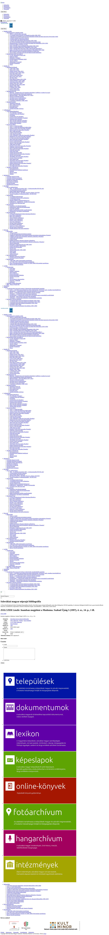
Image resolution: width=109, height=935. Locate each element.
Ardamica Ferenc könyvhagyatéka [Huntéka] (20, 128)
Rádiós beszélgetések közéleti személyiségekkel (20, 210)
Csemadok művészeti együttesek (14, 178)
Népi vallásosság (14, 620)
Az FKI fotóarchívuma (14, 199)
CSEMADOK (10, 267)
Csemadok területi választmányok (14, 179)
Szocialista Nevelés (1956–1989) (17, 84)
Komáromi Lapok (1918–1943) (16, 72)
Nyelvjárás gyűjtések (14, 208)
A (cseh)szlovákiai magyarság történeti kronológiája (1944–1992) (24, 302)
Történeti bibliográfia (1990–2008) (17, 250)
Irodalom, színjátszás (14, 271)
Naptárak (11, 171)
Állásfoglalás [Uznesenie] (15, 62)
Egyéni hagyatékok (11, 124)
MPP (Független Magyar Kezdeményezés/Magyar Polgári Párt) (24, 51)
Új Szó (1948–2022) (14, 88)
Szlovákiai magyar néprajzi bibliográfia (19, 619)
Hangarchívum (10, 204)
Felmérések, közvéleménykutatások (17, 206)
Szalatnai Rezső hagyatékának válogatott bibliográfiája (19, 896)
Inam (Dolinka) (27, 620)
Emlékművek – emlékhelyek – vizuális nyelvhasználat (22, 202)
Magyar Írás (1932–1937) (15, 76)
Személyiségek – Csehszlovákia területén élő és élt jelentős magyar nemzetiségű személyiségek (31, 295)
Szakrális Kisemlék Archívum (16, 108)
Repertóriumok (10, 259)
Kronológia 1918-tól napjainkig (14, 299)
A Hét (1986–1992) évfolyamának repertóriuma (20, 260)
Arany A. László (13, 232)
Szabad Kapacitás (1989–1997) (16, 82)
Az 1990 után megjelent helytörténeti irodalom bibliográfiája (21, 888)
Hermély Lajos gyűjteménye (16, 219)
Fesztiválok (12, 270)
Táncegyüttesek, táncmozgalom (16, 279)
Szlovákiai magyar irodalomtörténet (17, 98)
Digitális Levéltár (8, 31)
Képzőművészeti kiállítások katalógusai (18, 170)
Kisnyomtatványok (13, 106)
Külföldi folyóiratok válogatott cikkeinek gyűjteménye (22, 240)
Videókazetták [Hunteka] (15, 123)
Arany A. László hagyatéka (15, 126)
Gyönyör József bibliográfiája (13, 893)
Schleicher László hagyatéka (16, 147)
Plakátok (11, 174)
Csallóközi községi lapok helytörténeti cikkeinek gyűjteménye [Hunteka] (26, 236)
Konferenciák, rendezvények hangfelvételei (19, 207)
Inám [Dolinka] (14, 623)
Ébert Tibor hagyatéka (14, 164)
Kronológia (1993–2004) (15, 304)
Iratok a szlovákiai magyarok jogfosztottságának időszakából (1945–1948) (26, 50)
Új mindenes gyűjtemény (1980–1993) (18, 100)
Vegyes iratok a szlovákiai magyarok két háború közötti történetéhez (25, 52)
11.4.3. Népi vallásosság (16, 622)
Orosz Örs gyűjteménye (15, 222)
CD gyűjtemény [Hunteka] (15, 112)
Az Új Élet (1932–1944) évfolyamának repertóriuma (21, 262)
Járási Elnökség (13, 272)
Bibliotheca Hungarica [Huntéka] (17, 256)
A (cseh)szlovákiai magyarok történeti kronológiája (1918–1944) (24, 300)
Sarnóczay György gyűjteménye (17, 226)
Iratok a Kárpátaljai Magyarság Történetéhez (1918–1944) (23, 47)
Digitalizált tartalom (11, 102)
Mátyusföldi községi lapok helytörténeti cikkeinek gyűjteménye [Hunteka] (26, 242)
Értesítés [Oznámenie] (14, 63)
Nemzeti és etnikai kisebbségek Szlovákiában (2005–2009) (23, 306)
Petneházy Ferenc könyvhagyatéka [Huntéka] (20, 146)
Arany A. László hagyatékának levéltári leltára (20, 127)
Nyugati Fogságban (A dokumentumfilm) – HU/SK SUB (22, 194)
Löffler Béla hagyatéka (14, 144)
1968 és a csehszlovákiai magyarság (17, 34)
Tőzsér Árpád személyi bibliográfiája (15, 901)
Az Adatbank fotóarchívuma (16, 196)
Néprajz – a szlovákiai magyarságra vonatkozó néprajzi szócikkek (24, 292)
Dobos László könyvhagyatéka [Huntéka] (19, 130)
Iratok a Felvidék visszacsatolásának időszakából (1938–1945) (24, 46)
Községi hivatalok (11, 183)
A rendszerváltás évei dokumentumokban (19, 39)
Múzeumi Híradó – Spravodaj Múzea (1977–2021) (21, 95)
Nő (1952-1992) (13, 78)
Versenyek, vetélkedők (14, 280)
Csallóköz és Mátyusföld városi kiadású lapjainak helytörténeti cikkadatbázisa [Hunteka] (30, 235)
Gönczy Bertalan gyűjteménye (16, 218)
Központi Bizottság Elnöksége (16, 275)
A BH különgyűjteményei (13, 111)
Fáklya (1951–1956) (14, 70)
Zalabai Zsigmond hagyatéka (16, 162)
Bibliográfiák (10, 231)
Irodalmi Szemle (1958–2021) (16, 71)
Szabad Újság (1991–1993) (15, 83)
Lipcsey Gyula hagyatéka (15, 143)
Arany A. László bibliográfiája (14, 887)
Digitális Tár (6, 66)
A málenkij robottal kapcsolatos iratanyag (19, 38)
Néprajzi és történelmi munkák (16, 96)
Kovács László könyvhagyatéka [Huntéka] (19, 142)
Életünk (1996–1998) (14, 86)
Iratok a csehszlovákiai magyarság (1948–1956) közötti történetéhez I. (25, 48)
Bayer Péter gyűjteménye (15, 215)
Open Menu (3, 11)
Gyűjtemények (7, 110)
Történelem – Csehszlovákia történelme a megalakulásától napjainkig (25, 298)
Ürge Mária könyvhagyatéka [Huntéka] (18, 166)
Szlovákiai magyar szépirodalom (17, 99)
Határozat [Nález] (13, 56)
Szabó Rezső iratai (13, 151)
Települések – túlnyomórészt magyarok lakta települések (22, 296)
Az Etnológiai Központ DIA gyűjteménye (19, 198)
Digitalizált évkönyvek (14, 103)
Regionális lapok (13, 107)
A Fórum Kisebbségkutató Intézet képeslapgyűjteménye (22, 214)
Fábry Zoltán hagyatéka (15, 131)
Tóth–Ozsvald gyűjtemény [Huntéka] (18, 120)
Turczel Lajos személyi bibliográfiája (15, 900)
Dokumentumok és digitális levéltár (15, 32)
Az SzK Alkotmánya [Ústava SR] (17, 55)
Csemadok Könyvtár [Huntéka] (16, 114)
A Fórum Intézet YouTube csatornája (18, 190)
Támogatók (6, 9)
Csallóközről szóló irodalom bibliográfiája (16, 892)
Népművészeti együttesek (12, 184)
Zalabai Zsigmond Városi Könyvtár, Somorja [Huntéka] (20, 908)
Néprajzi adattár (13, 172)
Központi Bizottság (14, 274)
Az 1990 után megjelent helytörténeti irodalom (20, 234)
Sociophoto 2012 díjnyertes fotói (17, 203)
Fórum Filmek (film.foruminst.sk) (17, 191)
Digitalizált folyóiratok (12, 67)
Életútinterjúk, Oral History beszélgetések (19, 211)
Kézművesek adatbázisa (12, 180)
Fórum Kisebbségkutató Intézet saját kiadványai (20, 94)
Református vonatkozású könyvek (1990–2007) (20, 244)
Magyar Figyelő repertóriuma (16, 264)
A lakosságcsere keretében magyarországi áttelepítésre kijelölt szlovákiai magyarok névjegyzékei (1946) (33, 36)
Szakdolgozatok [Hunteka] (15, 119)
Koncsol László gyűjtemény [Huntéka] (18, 118)
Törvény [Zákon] (13, 60)
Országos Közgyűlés (14, 276)
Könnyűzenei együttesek (12, 182)
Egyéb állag (12, 268)
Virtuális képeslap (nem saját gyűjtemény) (19, 228)
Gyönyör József (13, 239)
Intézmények (7, 175)
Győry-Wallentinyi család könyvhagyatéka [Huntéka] (21, 135)
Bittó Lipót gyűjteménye (15, 216)
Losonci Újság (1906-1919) (15, 75)
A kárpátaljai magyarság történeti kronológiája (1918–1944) (23, 303)
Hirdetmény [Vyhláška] (14, 58)
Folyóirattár (12, 115)
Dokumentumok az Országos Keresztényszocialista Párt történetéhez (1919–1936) (28, 43)
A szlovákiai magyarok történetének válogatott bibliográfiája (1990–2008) (24, 885)
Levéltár (5, 266)
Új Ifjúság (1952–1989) (15, 87)
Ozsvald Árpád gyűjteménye (16, 223)
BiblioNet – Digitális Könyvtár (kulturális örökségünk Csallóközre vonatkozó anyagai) (29, 92)
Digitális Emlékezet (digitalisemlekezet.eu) (19, 200)
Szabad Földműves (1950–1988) (17, 80)
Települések (6, 286)
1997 (11, 625)
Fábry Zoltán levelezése (15, 104)
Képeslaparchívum (11, 212)
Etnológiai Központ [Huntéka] (16, 258)
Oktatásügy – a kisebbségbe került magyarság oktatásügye (23, 294)
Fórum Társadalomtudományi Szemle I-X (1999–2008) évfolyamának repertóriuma (28, 263)
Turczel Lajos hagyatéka (15, 155)
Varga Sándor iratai (13, 159)
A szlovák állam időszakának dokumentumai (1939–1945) (23, 40)
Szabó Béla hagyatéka (14, 150)
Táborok (11, 278)
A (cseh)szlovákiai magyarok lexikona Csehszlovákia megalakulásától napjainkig (25, 288)
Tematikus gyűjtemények (12, 167)
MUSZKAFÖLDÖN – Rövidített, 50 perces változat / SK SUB (24, 192)
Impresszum (6, 6)
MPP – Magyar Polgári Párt (13, 284)
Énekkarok (12, 282)
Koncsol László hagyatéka (15, 140)
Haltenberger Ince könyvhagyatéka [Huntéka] (20, 136)
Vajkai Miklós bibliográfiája (13, 903)
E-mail (5, 644)
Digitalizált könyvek (11, 91)
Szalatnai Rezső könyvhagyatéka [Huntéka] (19, 154)
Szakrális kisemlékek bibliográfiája (17, 246)
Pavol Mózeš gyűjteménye (15, 224)
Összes (11, 64)
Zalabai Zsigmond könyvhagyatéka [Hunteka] (20, 163)
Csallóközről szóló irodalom (16, 238)
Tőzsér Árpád (12, 251)
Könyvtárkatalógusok (12, 255)
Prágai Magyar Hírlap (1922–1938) (17, 79)
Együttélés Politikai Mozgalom (14, 283)
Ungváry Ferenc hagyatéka (15, 158)
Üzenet (5, 647)
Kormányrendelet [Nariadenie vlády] (18, 59)
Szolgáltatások (7, 7)
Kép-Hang (6, 186)
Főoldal (2, 932)
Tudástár (6, 287)
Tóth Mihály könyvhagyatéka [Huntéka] (18, 156)
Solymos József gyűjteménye (16, 227)
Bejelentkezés (4, 22)
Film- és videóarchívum (12, 187)
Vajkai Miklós (12, 252)
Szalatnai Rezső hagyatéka (15, 152)
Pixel (45, 933)
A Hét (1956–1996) (14, 68)
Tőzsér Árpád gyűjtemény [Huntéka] (18, 122)
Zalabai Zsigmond (13, 254)
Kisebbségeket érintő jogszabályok (15, 54)
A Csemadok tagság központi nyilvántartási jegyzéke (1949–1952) (25, 35)
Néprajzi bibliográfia (14, 243)
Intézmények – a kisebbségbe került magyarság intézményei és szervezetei (26, 291)
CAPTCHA (6, 660)
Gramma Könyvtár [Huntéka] (16, 116)
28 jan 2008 (3, 613)
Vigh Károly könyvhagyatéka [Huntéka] (18, 160)
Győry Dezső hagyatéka (15, 134)
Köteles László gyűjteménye (16, 220)
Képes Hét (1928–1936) (15, 74)
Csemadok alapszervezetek (13, 176)
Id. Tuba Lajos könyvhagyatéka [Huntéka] (19, 138)
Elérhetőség (6, 5)
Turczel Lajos (12, 248)
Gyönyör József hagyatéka (15, 132)
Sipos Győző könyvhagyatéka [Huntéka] (19, 148)
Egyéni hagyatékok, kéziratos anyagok (18, 44)
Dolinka (21, 620)
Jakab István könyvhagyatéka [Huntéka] (18, 139)
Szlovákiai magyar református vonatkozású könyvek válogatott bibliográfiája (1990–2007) (28, 899)
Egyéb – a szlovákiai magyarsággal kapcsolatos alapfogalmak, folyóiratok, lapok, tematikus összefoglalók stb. (35, 290)
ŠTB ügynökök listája (14, 90)
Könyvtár (6, 230)
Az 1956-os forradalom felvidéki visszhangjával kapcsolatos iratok (25, 42)
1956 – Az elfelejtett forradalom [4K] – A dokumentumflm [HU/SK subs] (26, 188)
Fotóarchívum (10, 195)
